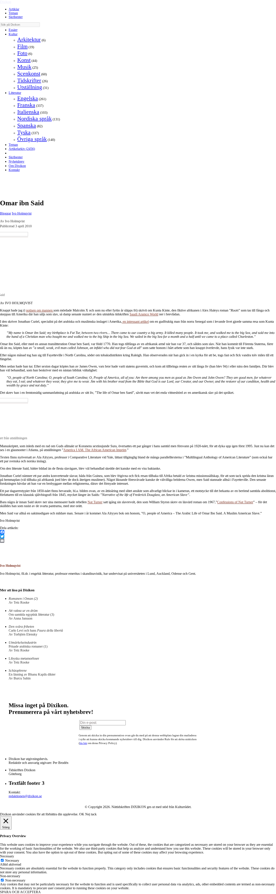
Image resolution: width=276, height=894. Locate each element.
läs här (83, 743)
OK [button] (81, 814)
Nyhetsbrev (16, 161)
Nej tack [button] (91, 814)
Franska (26, 105)
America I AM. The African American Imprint (94, 450)
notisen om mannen (39, 310)
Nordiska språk (34, 118)
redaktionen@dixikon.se (25, 796)
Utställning (29, 87)
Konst (24, 60)
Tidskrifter (29, 80)
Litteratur (15, 93)
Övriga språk (32, 139)
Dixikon (5, 2)
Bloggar (5, 213)
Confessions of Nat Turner (235, 502)
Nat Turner (95, 502)
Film (22, 46)
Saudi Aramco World (144, 314)
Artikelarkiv (22, 149)
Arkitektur (29, 39)
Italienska (28, 112)
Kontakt (14, 170)
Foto (22, 53)
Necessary (12, 860)
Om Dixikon (17, 166)
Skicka (85, 727)
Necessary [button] (7, 856)
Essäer (13, 30)
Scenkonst (28, 73)
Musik (24, 67)
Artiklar (14, 9)
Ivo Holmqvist (21, 213)
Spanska (26, 125)
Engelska (27, 98)
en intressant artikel (135, 321)
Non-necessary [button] (10, 876)
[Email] (138, 541)
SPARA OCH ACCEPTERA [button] (20, 892)
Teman (13, 13)
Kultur (13, 34)
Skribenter (16, 17)
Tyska (24, 132)
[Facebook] (138, 532)
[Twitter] (138, 536)
